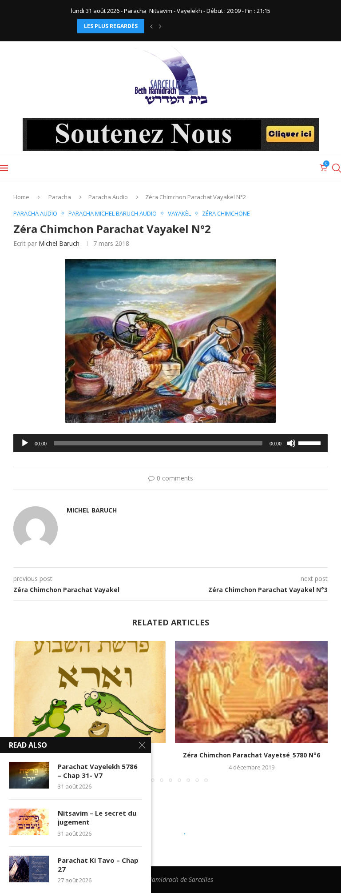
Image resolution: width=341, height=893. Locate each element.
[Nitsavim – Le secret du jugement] (29, 822)
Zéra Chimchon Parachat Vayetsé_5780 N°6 (251, 755)
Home (21, 197)
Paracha (59, 197)
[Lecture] (24, 443)
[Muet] (291, 443)
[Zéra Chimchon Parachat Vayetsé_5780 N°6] (251, 692)
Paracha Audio (108, 197)
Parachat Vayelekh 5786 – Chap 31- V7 (98, 771)
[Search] (336, 168)
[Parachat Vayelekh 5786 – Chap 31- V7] (29, 775)
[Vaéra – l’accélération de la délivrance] (89, 692)
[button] (151, 26)
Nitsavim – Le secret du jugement (97, 817)
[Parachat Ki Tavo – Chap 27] (29, 869)
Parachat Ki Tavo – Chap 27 (98, 864)
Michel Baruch (59, 243)
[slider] (310, 442)
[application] (170, 443)
